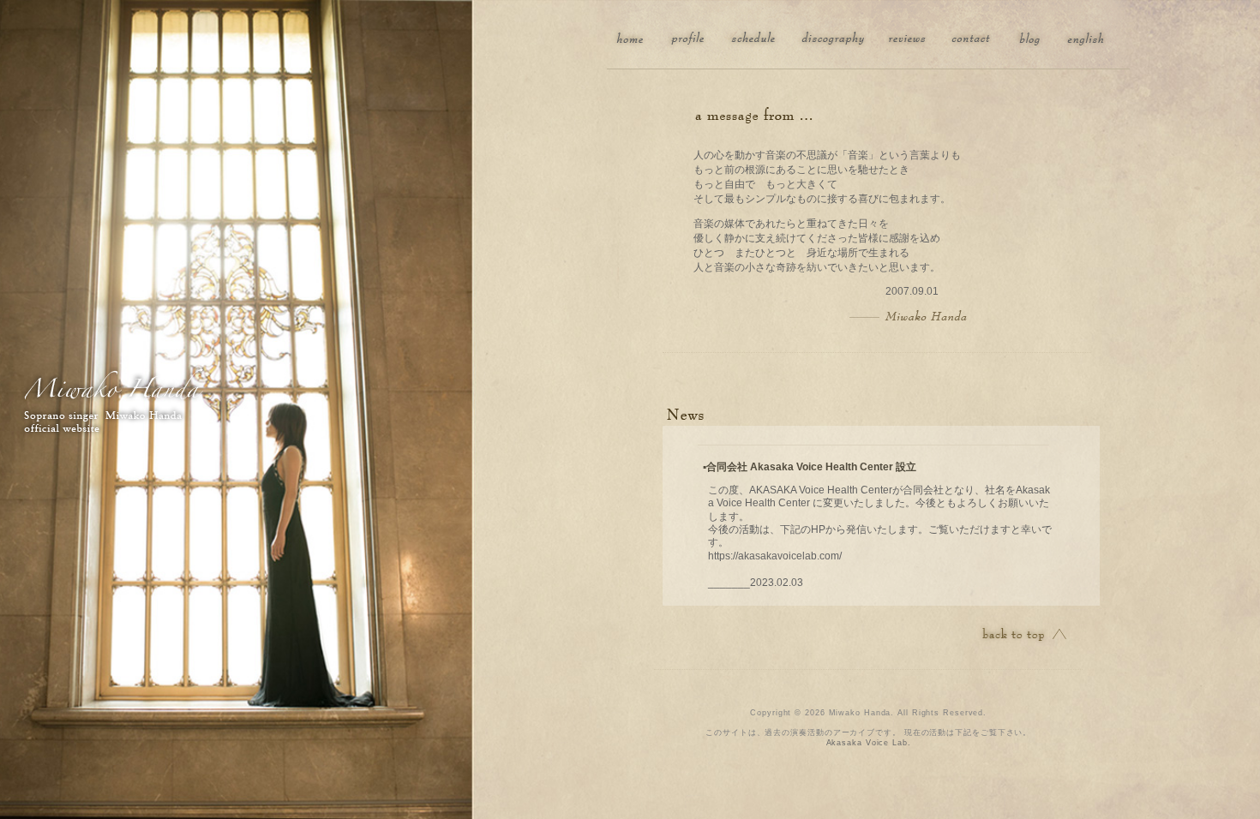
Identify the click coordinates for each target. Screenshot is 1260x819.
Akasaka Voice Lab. (868, 742)
